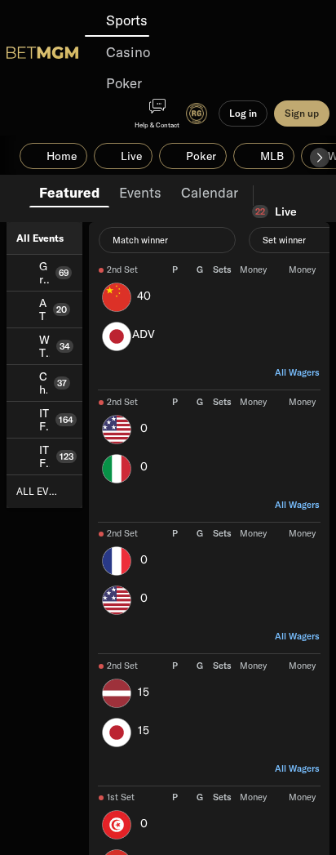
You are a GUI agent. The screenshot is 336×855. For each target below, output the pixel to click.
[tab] (69, 191)
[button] (319, 157)
